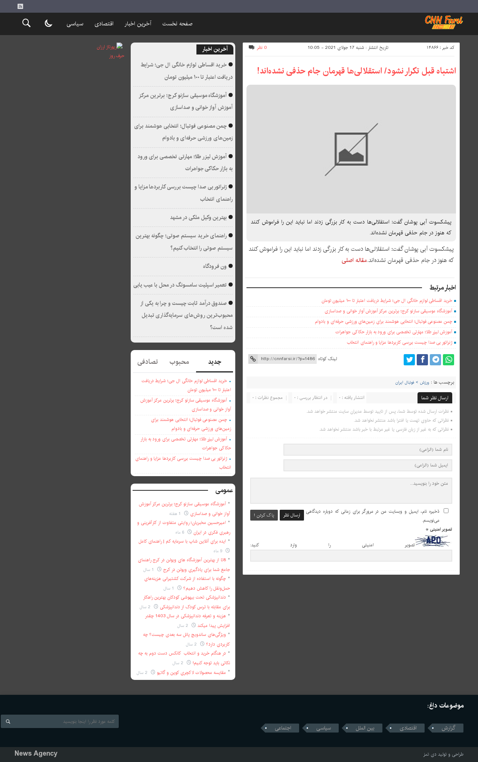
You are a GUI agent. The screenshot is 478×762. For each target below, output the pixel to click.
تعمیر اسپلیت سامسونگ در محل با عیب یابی (180, 285)
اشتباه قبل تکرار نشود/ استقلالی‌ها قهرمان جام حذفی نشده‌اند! (356, 71)
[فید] (20, 6)
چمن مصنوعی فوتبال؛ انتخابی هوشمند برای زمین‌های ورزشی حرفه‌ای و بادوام (383, 321)
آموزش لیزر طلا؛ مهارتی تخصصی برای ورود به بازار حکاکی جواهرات (393, 331)
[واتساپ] (448, 359)
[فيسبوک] (422, 359)
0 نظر (262, 47)
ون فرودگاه (215, 266)
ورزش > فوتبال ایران (412, 382)
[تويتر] (409, 359)
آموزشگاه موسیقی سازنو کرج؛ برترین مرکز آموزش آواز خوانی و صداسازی (388, 311)
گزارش (449, 728)
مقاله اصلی (354, 260)
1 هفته (175, 513)
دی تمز (430, 754)
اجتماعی (283, 728)
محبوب (179, 362)
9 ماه (219, 551)
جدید (214, 362)
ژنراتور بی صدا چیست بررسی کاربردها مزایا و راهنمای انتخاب (399, 342)
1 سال (149, 569)
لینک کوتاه (327, 358)
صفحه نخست (177, 23)
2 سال (146, 606)
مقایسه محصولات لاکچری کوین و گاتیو (191, 672)
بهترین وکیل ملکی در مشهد (198, 217)
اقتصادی (104, 23)
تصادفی (147, 362)
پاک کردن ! (264, 515)
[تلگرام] (435, 359)
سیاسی (74, 23)
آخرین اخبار (138, 23)
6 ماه (181, 532)
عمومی (224, 490)
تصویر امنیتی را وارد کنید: (332, 545)
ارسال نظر (291, 515)
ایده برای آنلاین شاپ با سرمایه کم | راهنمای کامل (182, 541)
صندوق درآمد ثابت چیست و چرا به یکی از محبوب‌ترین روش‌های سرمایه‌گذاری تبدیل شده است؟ (187, 315)
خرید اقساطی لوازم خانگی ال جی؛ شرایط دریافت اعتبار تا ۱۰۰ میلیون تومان (387, 300)
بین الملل (365, 728)
